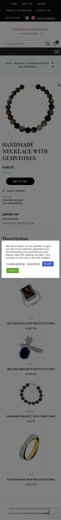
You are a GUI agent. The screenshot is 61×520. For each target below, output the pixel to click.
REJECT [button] (48, 263)
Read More (33, 263)
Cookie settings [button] (16, 263)
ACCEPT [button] (12, 270)
